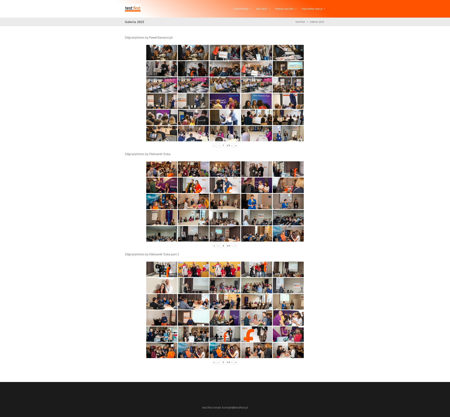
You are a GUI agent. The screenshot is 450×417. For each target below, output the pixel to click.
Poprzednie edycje (312, 8)
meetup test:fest (284, 8)
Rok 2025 (261, 8)
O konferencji (240, 8)
